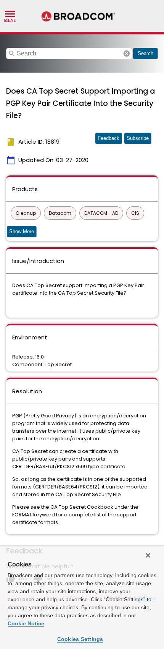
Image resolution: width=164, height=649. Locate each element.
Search (145, 53)
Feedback (108, 138)
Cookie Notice (26, 623)
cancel (126, 53)
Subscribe (138, 138)
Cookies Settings (80, 639)
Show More (21, 231)
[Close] (148, 555)
